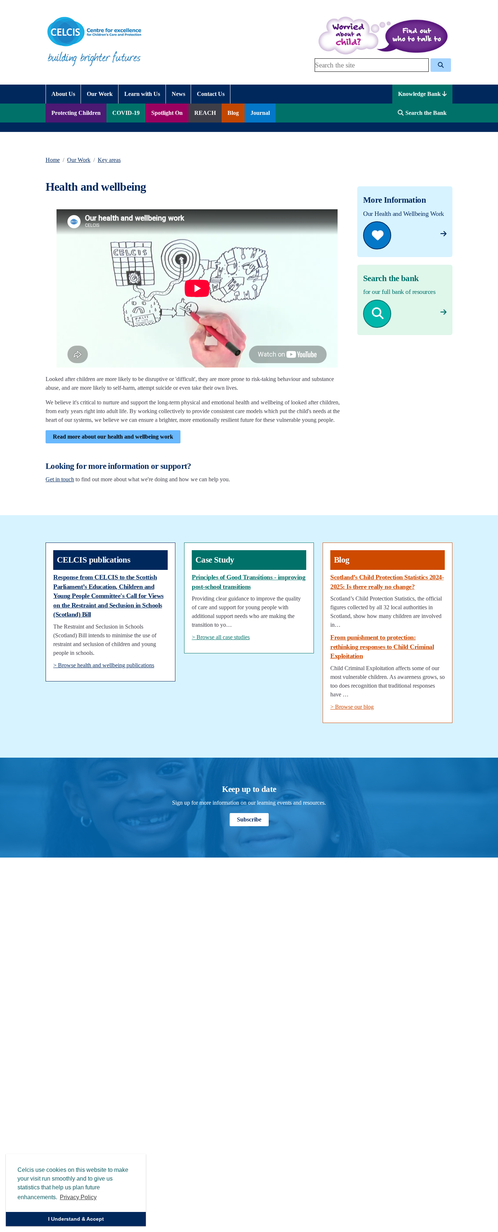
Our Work (78, 160)
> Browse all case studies (221, 637)
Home (53, 160)
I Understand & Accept (76, 1219)
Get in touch (60, 479)
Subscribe (249, 819)
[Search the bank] (443, 312)
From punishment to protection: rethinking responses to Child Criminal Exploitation (382, 647)
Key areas (109, 160)
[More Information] (443, 234)
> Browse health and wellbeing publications (103, 665)
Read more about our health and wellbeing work (113, 437)
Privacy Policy (78, 1197)
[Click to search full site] (441, 65)
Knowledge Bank (420, 94)
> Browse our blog (352, 707)
